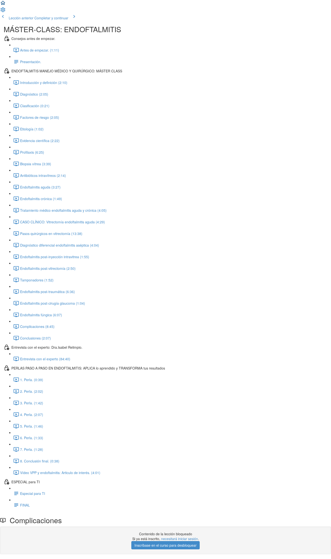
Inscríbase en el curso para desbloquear (165, 545)
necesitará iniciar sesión (179, 538)
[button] (3, 4)
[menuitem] (3, 11)
